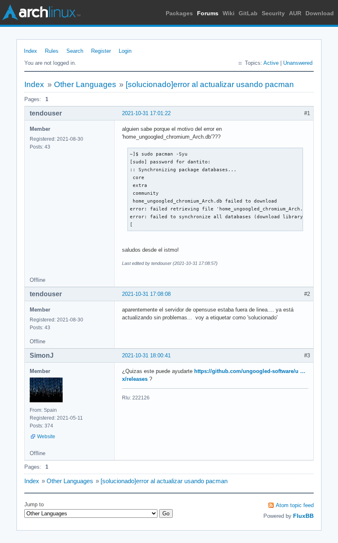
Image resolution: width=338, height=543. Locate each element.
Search (74, 51)
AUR (295, 13)
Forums (207, 13)
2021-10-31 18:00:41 (146, 355)
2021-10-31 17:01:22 (146, 113)
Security (273, 13)
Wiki (229, 13)
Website (46, 436)
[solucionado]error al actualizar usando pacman (210, 84)
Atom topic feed (295, 505)
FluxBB (303, 515)
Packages (179, 13)
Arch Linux (41, 12)
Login (125, 51)
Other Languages (85, 84)
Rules (52, 51)
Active (271, 63)
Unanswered (297, 63)
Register (101, 51)
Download (319, 13)
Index (30, 51)
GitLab (248, 13)
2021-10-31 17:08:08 (146, 294)
